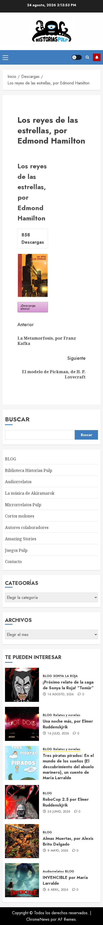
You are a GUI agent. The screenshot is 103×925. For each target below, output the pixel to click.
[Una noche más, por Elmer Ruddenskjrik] (22, 724)
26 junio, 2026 (59, 812)
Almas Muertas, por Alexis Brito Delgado (68, 841)
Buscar (17, 419)
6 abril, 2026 (58, 890)
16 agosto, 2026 (61, 695)
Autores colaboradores (26, 527)
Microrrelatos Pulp (23, 504)
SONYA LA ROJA (65, 676)
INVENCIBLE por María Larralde (65, 880)
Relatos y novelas (66, 715)
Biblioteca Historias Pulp (28, 470)
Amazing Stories (20, 539)
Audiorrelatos (18, 481)
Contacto (13, 561)
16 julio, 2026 (58, 734)
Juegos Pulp (16, 550)
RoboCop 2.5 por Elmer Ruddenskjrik (66, 802)
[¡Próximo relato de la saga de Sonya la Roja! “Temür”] (22, 685)
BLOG (10, 459)
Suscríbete (96, 57)
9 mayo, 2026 (58, 851)
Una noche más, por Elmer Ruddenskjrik (68, 724)
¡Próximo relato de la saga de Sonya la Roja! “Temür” (68, 685)
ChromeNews (38, 919)
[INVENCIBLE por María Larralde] (22, 880)
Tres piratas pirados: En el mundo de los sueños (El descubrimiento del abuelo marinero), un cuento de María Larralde (68, 767)
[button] (5, 57)
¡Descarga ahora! (28, 307)
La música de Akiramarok (29, 493)
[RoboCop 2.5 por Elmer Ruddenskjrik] (22, 802)
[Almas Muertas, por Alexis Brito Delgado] (22, 841)
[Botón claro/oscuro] (77, 57)
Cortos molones (19, 516)
